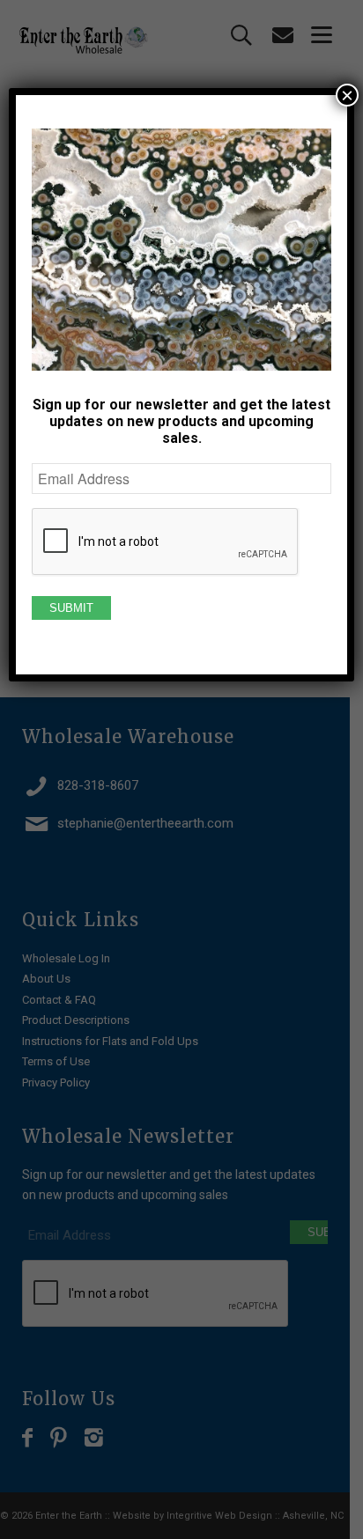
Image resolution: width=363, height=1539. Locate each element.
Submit (71, 608)
